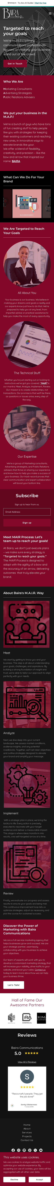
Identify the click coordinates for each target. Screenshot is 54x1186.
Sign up (27, 522)
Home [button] (27, 1124)
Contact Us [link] (27, 1140)
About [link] (27, 1128)
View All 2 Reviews (27, 1062)
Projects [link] (27, 1136)
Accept (39, 1179)
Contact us (40, 969)
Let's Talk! (14, 985)
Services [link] (27, 1132)
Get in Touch (15, 63)
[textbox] (27, 512)
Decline (14, 1179)
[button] (50, 13)
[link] (13, 13)
